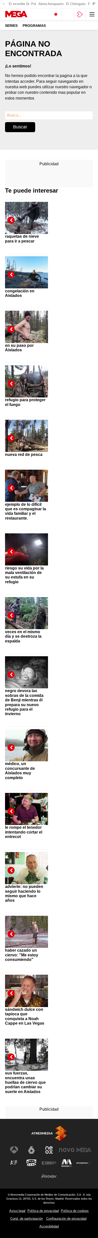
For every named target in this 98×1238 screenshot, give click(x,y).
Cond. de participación (26, 1218)
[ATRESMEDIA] (49, 1133)
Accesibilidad (49, 1226)
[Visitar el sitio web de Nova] (66, 1150)
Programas (34, 26)
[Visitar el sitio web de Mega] (83, 1150)
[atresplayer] (80, 14)
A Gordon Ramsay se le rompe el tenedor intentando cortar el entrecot (25, 830)
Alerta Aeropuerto (51, 4)
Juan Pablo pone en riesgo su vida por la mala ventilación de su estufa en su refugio (24, 572)
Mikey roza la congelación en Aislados (19, 291)
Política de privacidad (43, 1211)
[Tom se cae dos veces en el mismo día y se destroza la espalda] (26, 609)
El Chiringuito (75, 4)
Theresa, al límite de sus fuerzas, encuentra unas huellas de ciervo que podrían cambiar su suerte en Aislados (25, 1080)
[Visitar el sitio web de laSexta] (31, 1150)
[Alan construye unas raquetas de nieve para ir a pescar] (26, 214)
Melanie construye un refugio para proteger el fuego (25, 400)
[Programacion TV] (68, 14)
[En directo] (56, 14)
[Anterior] (4, 4)
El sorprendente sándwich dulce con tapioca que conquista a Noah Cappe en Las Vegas (24, 1014)
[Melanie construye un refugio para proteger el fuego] (26, 377)
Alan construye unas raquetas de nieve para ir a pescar (25, 236)
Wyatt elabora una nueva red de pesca (23, 452)
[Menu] (92, 14)
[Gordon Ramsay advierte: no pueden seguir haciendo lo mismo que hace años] (26, 864)
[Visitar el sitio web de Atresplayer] (83, 1163)
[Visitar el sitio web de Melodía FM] (66, 1163)
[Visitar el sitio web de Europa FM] (49, 1163)
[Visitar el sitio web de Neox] (49, 1150)
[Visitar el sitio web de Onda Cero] (31, 1163)
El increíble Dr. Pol (22, 4)
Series (11, 26)
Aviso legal (17, 1211)
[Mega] (26, 14)
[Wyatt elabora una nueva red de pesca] (26, 432)
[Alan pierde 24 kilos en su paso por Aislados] (26, 323)
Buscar (20, 126)
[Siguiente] (94, 4)
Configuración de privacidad (66, 1218)
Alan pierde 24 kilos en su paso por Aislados (23, 345)
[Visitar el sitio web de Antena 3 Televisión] (14, 1150)
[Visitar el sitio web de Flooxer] (49, 1176)
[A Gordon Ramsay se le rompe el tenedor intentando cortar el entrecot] (26, 805)
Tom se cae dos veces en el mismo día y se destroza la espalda (23, 634)
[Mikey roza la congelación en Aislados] (26, 268)
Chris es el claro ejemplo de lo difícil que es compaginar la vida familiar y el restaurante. (25, 509)
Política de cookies (75, 1211)
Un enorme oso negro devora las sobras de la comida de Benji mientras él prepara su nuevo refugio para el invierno (24, 700)
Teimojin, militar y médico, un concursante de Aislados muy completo (21, 768)
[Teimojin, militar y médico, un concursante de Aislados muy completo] (26, 741)
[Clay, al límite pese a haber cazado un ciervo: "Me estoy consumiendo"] (26, 928)
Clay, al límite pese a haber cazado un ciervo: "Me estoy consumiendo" (24, 953)
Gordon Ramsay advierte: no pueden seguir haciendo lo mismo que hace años (24, 891)
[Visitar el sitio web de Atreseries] (14, 1163)
